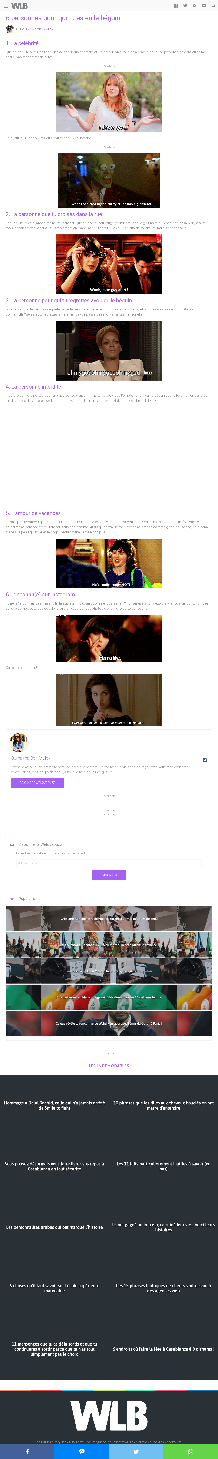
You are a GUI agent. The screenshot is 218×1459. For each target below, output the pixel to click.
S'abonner (109, 875)
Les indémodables (109, 1066)
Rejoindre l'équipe (51, 1442)
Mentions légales (150, 1442)
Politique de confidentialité (109, 1442)
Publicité (76, 1442)
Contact (174, 1442)
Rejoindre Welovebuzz (37, 782)
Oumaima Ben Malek (37, 29)
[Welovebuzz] (19, 6)
